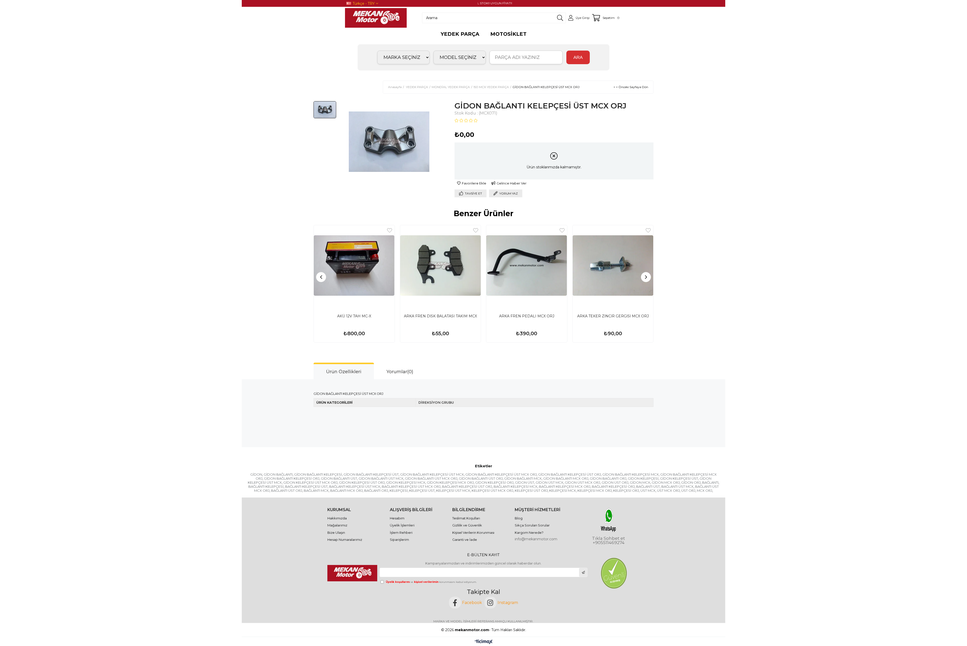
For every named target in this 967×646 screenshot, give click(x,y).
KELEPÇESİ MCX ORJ (594, 490)
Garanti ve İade (464, 540)
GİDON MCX (640, 482)
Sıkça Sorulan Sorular (532, 525)
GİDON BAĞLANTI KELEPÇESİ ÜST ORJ (569, 474)
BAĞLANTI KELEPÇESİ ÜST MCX (354, 486)
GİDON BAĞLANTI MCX (523, 478)
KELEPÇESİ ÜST (422, 490)
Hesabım (397, 518)
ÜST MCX (647, 490)
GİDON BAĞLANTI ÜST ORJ (481, 478)
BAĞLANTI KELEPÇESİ (266, 486)
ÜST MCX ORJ (668, 490)
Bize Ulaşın (336, 532)
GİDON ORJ (691, 482)
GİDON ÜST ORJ (615, 482)
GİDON (256, 474)
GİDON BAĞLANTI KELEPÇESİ (318, 474)
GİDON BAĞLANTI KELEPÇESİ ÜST (371, 474)
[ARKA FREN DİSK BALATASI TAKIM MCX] (440, 265)
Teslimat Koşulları (466, 518)
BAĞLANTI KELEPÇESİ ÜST (306, 486)
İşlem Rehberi (401, 532)
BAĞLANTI (710, 482)
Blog (519, 518)
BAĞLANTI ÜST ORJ (286, 490)
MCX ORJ (704, 490)
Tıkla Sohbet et (608, 538)
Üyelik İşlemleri (402, 525)
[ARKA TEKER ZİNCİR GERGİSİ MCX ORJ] (613, 265)
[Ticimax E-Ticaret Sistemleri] (484, 642)
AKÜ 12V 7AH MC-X (354, 316)
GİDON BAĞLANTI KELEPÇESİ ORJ (291, 478)
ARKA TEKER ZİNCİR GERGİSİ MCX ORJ (613, 316)
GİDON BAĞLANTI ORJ (608, 478)
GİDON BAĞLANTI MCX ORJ (565, 478)
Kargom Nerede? (529, 532)
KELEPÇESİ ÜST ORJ (531, 490)
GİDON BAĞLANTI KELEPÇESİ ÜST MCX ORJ (501, 474)
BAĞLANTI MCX (316, 490)
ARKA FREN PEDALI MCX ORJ (526, 316)
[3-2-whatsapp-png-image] (608, 520)
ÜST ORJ (688, 490)
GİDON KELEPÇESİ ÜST (679, 478)
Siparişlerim (399, 540)
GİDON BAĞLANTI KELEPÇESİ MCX (630, 474)
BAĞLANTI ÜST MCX (677, 486)
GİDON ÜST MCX (549, 482)
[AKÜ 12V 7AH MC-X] (354, 265)
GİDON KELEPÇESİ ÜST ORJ (362, 482)
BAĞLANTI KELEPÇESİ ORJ (613, 486)
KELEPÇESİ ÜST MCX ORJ (492, 490)
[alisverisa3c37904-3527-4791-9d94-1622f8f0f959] (613, 573)
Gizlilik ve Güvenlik (467, 525)
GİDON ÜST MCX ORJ (582, 482)
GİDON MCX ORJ (666, 482)
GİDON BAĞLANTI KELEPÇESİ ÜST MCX (432, 474)
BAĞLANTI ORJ (376, 490)
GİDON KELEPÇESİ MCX (405, 482)
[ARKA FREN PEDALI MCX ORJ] (526, 265)
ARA (578, 57)
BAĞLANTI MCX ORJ (346, 490)
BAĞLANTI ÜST (648, 486)
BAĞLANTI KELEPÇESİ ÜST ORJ (467, 486)
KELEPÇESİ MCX (562, 490)
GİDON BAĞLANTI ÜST (339, 478)
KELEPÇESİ (399, 490)
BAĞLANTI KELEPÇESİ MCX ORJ (564, 486)
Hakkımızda (337, 518)
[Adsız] (352, 573)
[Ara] (560, 18)
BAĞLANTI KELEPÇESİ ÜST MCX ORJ (411, 486)
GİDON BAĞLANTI (278, 474)
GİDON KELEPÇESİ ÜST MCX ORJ (310, 482)
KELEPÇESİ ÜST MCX (453, 490)
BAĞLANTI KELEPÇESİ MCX (515, 486)
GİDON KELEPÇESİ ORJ (494, 482)
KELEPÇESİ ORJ (626, 490)
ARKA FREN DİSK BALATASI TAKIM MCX (440, 316)
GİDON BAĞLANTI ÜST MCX (381, 478)
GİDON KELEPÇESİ (643, 478)
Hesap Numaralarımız (344, 540)
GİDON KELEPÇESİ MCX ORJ (450, 482)
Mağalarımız (337, 525)
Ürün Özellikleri (343, 371)
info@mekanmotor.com (536, 539)
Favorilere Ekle (389, 230)
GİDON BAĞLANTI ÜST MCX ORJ (431, 478)
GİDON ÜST (524, 482)
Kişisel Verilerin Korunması (473, 532)
